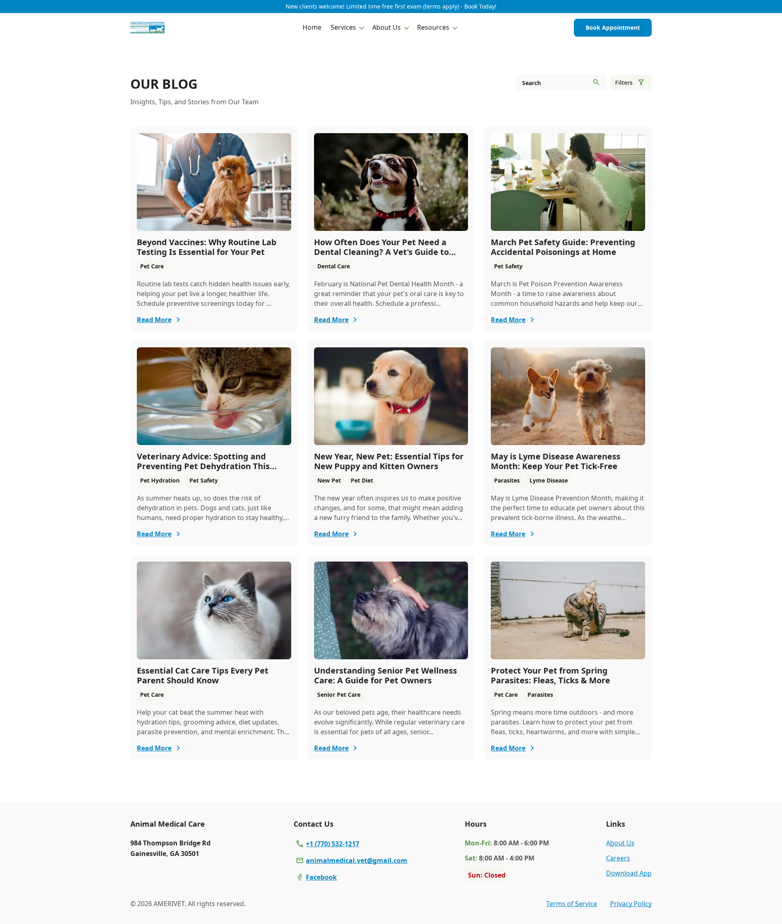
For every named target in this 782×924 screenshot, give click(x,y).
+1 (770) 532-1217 (332, 843)
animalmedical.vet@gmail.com (356, 860)
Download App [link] (629, 873)
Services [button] (343, 27)
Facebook (321, 877)
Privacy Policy (631, 904)
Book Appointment (613, 27)
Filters (624, 82)
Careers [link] (618, 858)
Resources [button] (433, 27)
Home (312, 27)
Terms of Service (571, 904)
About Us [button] (386, 27)
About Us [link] (620, 842)
